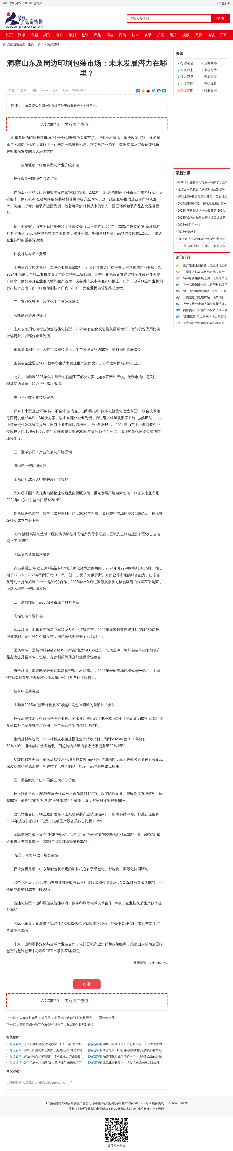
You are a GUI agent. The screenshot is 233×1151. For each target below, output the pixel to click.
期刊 (47, 35)
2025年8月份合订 (189, 224)
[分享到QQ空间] (143, 90)
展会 (110, 35)
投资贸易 (186, 77)
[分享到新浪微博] (148, 90)
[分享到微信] (164, 90)
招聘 (160, 35)
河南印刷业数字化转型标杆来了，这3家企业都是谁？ (56, 1024)
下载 (223, 35)
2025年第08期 (187, 231)
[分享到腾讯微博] (154, 90)
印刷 (72, 35)
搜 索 (220, 18)
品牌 (198, 35)
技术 (135, 35)
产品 (97, 35)
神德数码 (158, 1108)
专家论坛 (210, 77)
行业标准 (210, 90)
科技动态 (186, 70)
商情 (122, 35)
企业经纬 (210, 63)
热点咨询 (53, 44)
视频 (186, 35)
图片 (173, 35)
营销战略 (210, 83)
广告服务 (224, 3)
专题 (34, 35)
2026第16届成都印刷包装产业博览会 (202, 239)
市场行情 (210, 70)
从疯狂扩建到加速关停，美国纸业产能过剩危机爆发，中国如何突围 (67, 1018)
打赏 (87, 984)
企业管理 (186, 83)
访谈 (211, 35)
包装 (85, 35)
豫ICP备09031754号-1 (136, 1103)
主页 (31, 44)
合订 (59, 35)
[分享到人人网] (159, 90)
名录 (148, 35)
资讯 (21, 35)
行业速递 (186, 63)
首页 (9, 35)
